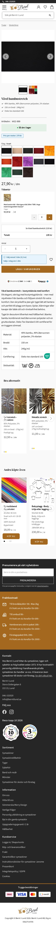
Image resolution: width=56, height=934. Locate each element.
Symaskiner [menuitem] (8, 753)
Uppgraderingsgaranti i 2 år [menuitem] (15, 824)
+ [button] (49, 217)
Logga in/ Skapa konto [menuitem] (13, 842)
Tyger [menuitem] (5, 762)
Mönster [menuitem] (6, 777)
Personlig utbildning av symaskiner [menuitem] (19, 814)
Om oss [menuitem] (5, 795)
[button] (4, 6)
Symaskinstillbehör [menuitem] (11, 757)
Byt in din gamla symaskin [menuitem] (14, 819)
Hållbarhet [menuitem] (7, 829)
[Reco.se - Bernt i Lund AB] (30, 731)
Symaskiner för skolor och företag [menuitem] (18, 782)
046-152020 (10, 2)
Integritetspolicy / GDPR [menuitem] (13, 871)
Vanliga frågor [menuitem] (9, 809)
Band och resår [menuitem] (9, 772)
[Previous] (6, 56)
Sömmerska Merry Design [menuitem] (14, 805)
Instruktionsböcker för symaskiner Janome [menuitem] (23, 861)
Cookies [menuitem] (6, 876)
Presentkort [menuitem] (8, 866)
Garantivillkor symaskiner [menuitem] (14, 856)
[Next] (50, 56)
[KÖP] (28, 269)
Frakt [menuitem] (4, 852)
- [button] (34, 217)
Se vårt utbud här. (43, 675)
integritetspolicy (42, 586)
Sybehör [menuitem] (6, 767)
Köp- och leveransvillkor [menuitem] (14, 847)
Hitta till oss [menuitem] (7, 800)
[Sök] (50, 15)
